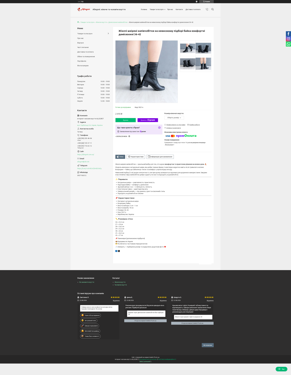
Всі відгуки (208, 345)
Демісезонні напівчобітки (117, 22)
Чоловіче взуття (121, 285)
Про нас (170, 9)
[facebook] (116, 251)
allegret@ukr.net (83, 162)
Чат (283, 369)
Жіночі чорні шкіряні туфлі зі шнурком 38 (188, 317)
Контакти (179, 9)
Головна (144, 9)
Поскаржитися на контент (148, 359)
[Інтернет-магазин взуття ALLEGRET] (84, 9)
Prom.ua (156, 357)
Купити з (144, 120)
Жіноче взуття (101, 22)
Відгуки (80, 43)
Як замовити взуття (86, 282)
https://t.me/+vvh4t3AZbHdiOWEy (89, 168)
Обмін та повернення (86, 56)
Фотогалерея (82, 66)
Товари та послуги (156, 9)
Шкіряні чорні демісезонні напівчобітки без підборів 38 (145, 313)
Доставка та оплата (193, 9)
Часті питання (83, 47)
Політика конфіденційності (167, 359)
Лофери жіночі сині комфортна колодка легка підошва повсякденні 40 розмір (96, 308)
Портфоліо (81, 61)
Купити (125, 120)
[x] (119, 251)
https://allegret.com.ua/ (85, 154)
